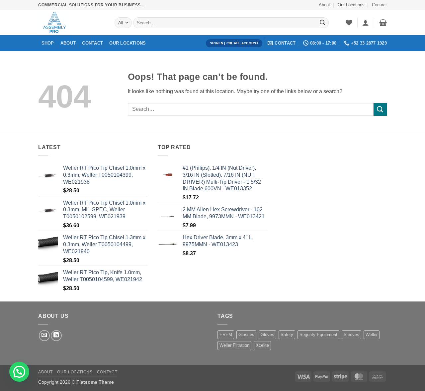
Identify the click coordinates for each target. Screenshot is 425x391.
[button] (365, 22)
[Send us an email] (44, 335)
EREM (225, 334)
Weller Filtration (234, 345)
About (324, 4)
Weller (372, 334)
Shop (48, 43)
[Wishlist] (349, 22)
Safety (287, 334)
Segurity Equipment (318, 334)
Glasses (246, 334)
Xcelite (262, 345)
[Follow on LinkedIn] (56, 335)
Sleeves (351, 334)
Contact (379, 4)
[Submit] (322, 23)
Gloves (267, 334)
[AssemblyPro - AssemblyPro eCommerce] (71, 22)
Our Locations (351, 4)
